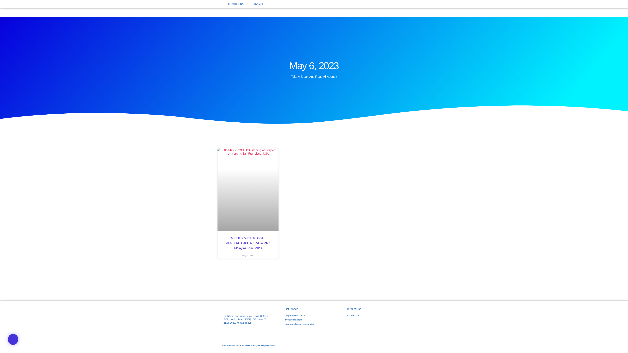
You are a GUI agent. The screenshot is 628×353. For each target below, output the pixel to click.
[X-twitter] (392, 4)
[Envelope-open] (403, 4)
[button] (13, 339)
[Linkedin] (398, 4)
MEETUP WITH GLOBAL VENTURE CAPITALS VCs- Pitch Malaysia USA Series (248, 243)
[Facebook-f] (387, 4)
